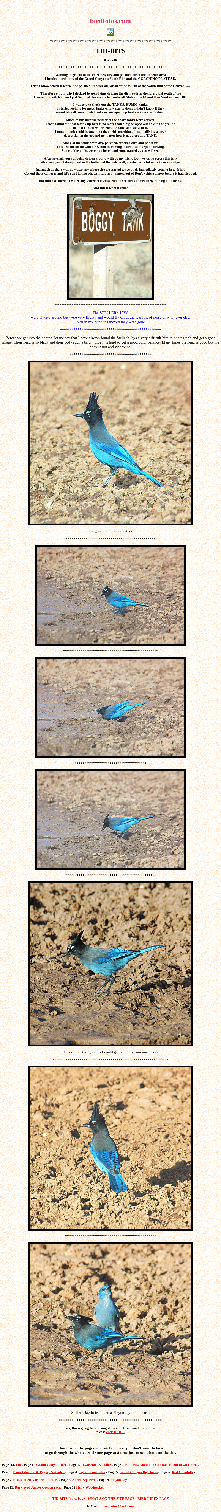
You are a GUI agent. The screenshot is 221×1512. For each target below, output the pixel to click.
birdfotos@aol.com (118, 1506)
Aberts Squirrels (84, 1480)
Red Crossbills (182, 1472)
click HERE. (115, 1432)
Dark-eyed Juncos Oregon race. (38, 1487)
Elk (19, 1465)
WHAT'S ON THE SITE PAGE (111, 1498)
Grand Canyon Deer (51, 1465)
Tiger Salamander (92, 1472)
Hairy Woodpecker (90, 1487)
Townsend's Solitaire (96, 1465)
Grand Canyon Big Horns (139, 1472)
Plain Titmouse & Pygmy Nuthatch (39, 1472)
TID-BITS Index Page (68, 1498)
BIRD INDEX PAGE (153, 1498)
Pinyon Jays (119, 1480)
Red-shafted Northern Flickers (35, 1480)
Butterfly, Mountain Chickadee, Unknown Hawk (161, 1465)
